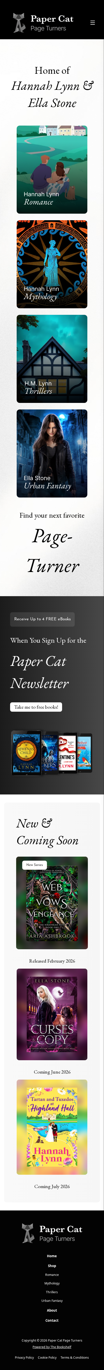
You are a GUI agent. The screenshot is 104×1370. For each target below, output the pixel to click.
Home (52, 1256)
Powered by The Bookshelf (52, 1347)
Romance (52, 1275)
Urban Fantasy (52, 1301)
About (52, 1310)
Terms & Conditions (75, 1357)
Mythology (52, 1283)
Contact (52, 1320)
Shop (52, 1266)
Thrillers (52, 1292)
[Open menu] (92, 22)
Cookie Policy (47, 1357)
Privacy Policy (24, 1357)
